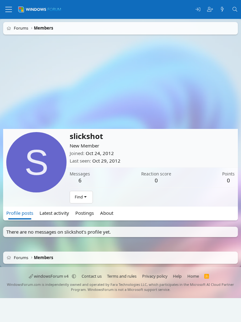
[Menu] (8, 9)
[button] (74, 276)
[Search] (235, 10)
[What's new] (222, 10)
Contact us (92, 276)
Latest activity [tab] (54, 213)
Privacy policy (155, 276)
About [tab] (106, 213)
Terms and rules (122, 276)
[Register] (210, 10)
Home (193, 276)
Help (177, 276)
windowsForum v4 (51, 276)
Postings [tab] (84, 213)
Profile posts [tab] (19, 213)
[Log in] (198, 10)
